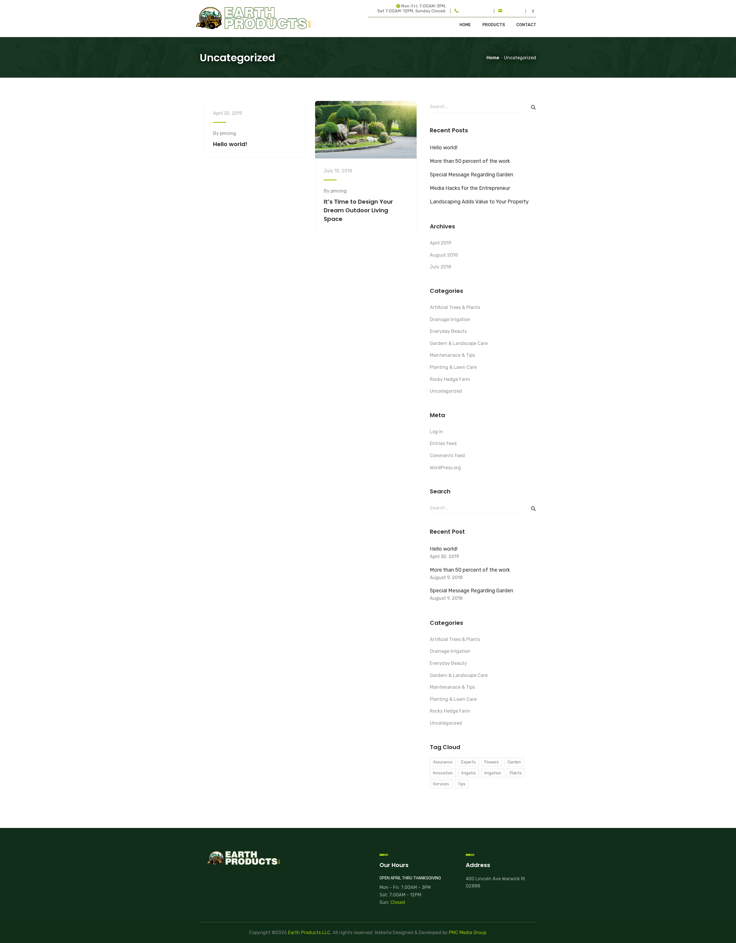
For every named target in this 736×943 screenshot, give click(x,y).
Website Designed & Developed (408, 932)
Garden (514, 762)
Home (465, 25)
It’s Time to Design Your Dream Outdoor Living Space (358, 210)
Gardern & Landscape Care (459, 343)
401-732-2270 (475, 11)
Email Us (513, 11)
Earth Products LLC (309, 932)
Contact (526, 25)
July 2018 (440, 267)
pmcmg (228, 133)
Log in (436, 431)
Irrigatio (468, 773)
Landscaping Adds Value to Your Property (479, 201)
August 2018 (444, 255)
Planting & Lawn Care (453, 367)
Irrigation (492, 773)
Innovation (443, 773)
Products (493, 25)
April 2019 (440, 243)
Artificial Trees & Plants (455, 307)
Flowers (491, 762)
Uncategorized (446, 391)
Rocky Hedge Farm (450, 379)
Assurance (443, 762)
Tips (461, 784)
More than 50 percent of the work (470, 161)
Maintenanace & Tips (452, 355)
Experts (468, 762)
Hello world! (230, 144)
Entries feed (443, 443)
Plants (516, 773)
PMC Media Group (467, 932)
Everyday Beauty (448, 331)
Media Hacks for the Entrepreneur (470, 188)
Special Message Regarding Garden (471, 174)
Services (441, 784)
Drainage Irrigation (450, 319)
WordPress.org (445, 467)
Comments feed (447, 455)
